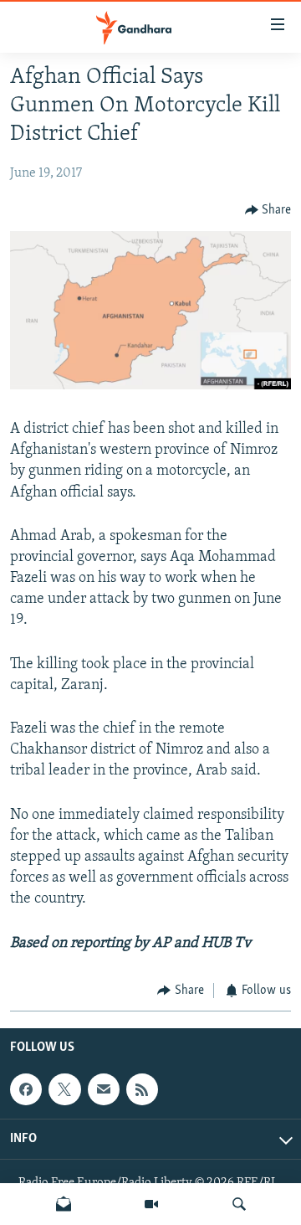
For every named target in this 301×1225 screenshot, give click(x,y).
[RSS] (142, 1089)
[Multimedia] (151, 1204)
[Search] (239, 1204)
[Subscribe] (104, 1089)
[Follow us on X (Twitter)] (64, 1089)
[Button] (268, 210)
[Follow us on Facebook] (26, 1089)
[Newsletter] (63, 1204)
